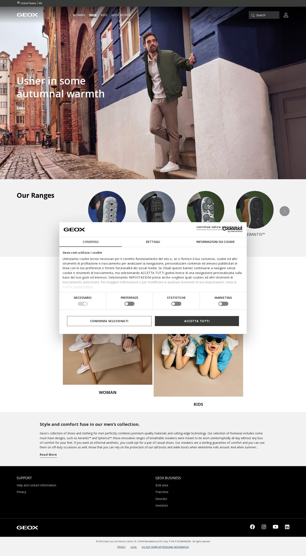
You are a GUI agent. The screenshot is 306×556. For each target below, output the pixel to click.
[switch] (129, 304)
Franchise (161, 492)
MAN (21, 108)
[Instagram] (264, 528)
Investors (161, 505)
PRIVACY (121, 547)
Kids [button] (104, 15)
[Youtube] (275, 528)
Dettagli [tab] (153, 242)
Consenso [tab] (91, 242)
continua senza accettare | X (220, 227)
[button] (284, 211)
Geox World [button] (121, 15)
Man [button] (92, 15)
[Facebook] (252, 528)
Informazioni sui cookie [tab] (215, 242)
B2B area (161, 485)
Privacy (21, 492)
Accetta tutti (196, 321)
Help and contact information (36, 485)
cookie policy (83, 287)
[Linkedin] (287, 528)
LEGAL (134, 547)
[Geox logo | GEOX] (27, 527)
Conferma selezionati (109, 321)
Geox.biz (161, 499)
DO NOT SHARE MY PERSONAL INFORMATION (165, 547)
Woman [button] (79, 15)
